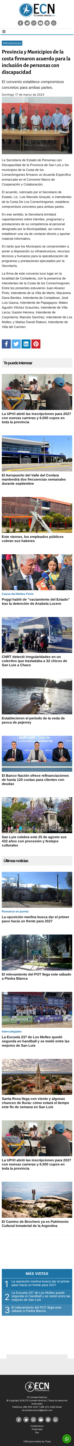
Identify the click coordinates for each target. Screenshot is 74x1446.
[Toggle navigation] (4, 31)
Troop (48, 1441)
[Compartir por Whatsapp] (67, 1439)
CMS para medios (32, 1441)
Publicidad (37, 1429)
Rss (37, 1432)
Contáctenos (37, 1426)
